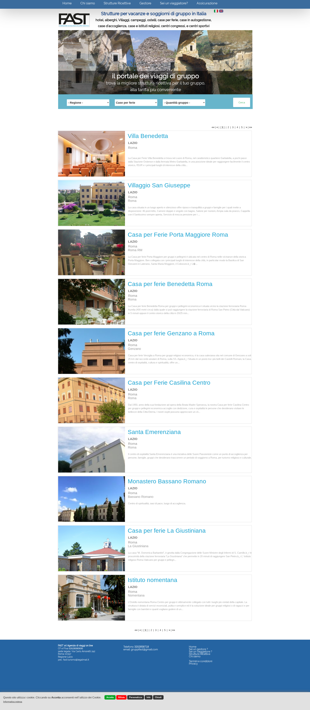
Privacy (193, 663)
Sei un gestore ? (198, 649)
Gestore (145, 3)
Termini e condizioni (200, 661)
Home (67, 3)
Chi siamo (87, 3)
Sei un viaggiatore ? (200, 651)
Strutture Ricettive (117, 3)
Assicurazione (207, 3)
